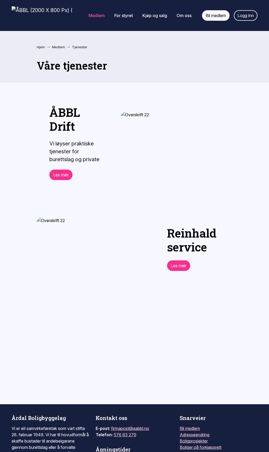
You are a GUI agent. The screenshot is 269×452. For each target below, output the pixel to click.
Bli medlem (190, 428)
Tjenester (79, 47)
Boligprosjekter (194, 441)
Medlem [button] (97, 15)
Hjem (41, 47)
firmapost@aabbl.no (130, 428)
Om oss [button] (184, 15)
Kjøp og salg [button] (154, 15)
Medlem (58, 47)
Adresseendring (194, 434)
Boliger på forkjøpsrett (200, 447)
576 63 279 (125, 434)
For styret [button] (123, 15)
